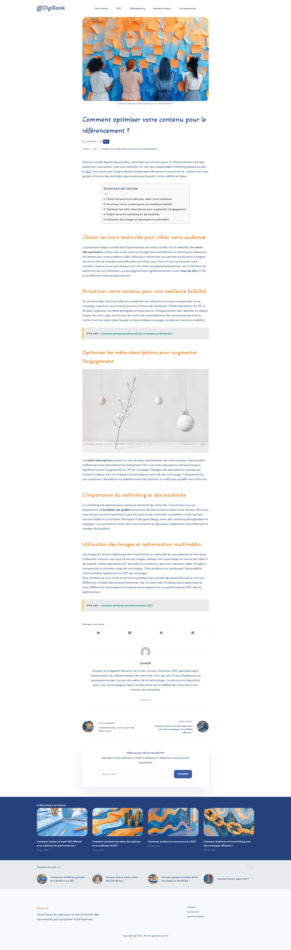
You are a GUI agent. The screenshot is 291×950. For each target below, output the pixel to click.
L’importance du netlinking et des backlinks (133, 214)
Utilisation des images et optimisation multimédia (137, 219)
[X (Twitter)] (130, 633)
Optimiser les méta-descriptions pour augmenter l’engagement (146, 209)
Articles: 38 (145, 700)
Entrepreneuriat (187, 8)
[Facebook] (98, 633)
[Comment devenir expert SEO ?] (209, 879)
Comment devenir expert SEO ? (233, 879)
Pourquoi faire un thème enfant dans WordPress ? (122, 879)
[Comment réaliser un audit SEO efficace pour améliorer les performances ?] (62, 822)
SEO (119, 8)
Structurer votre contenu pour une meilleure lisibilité (139, 204)
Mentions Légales (195, 916)
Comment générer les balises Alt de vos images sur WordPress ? (179, 879)
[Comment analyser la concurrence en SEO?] (173, 822)
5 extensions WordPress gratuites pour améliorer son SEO (67, 879)
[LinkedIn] (193, 633)
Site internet (101, 8)
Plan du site (193, 912)
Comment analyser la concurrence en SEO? (172, 841)
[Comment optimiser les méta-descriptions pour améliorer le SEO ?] (117, 822)
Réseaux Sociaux (162, 8)
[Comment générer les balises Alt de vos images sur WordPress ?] (153, 879)
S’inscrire (183, 774)
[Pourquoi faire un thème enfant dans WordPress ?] (97, 879)
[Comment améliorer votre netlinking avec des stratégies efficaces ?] (229, 822)
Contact (191, 907)
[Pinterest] (161, 633)
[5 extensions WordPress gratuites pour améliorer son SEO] (42, 879)
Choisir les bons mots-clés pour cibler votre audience (139, 199)
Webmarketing (137, 8)
